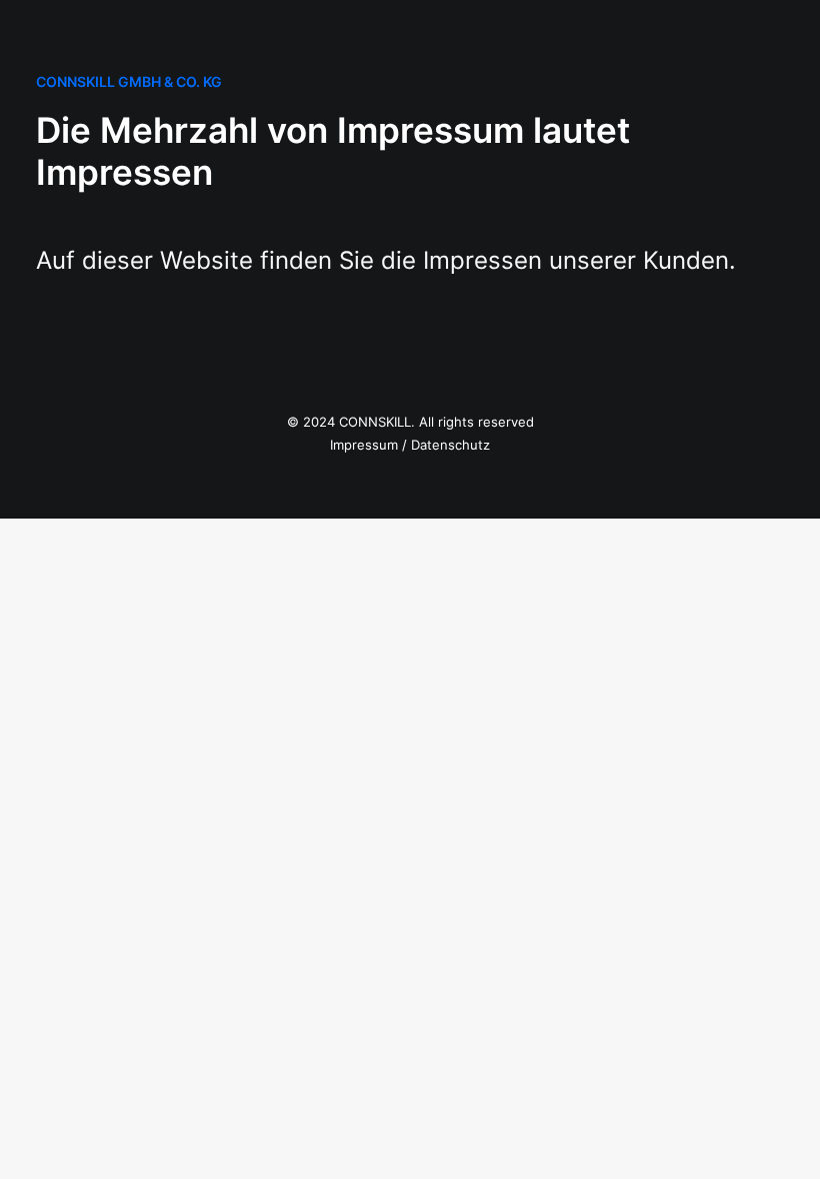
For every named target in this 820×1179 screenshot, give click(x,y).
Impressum (364, 445)
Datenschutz (450, 445)
